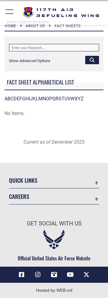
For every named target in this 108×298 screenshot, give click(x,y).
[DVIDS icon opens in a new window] (54, 274)
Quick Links (23, 180)
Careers (19, 196)
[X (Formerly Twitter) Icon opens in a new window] (86, 274)
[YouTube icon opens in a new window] (70, 274)
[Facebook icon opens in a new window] (21, 274)
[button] (10, 12)
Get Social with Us (54, 223)
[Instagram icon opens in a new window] (37, 274)
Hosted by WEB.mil (54, 290)
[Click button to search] (92, 60)
